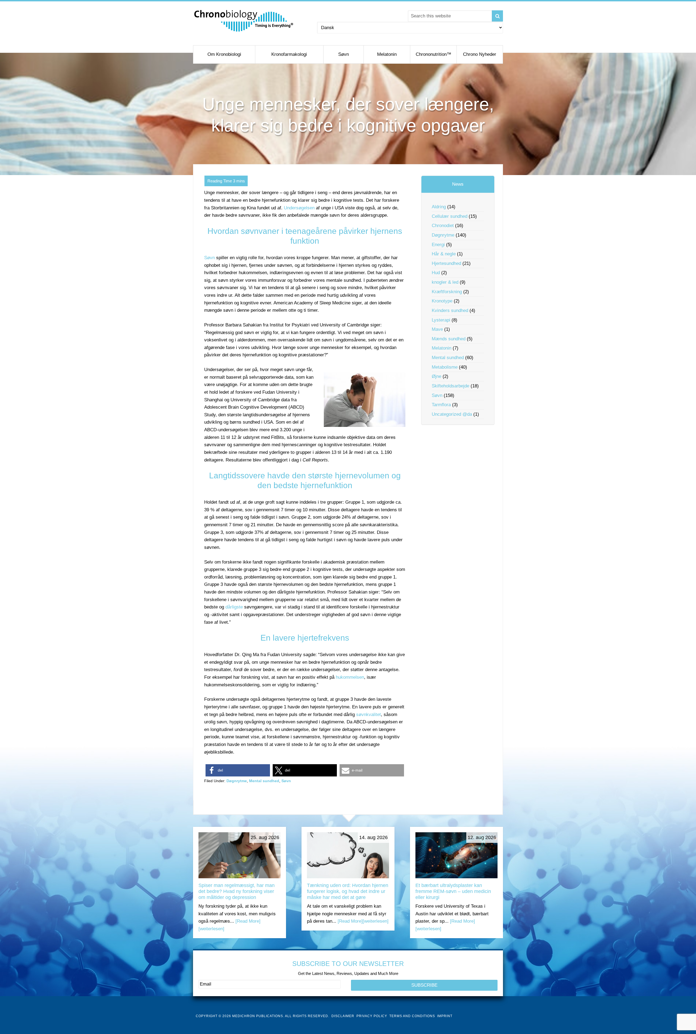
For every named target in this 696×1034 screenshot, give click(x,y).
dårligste (234, 607)
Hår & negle (444, 253)
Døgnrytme (236, 781)
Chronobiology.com (244, 20)
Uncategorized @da (452, 414)
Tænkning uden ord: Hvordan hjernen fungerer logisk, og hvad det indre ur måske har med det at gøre (347, 891)
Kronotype (442, 301)
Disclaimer (342, 1016)
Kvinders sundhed (450, 310)
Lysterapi (441, 320)
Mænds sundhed (448, 338)
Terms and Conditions (412, 1016)
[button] (238, 770)
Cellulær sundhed (449, 216)
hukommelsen (350, 677)
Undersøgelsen (299, 207)
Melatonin (441, 348)
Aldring (439, 206)
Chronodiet (443, 225)
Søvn (209, 257)
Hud (436, 272)
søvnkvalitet (368, 714)
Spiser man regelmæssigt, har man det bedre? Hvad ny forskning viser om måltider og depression (236, 891)
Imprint (444, 1016)
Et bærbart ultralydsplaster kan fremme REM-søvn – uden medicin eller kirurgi (453, 891)
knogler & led (445, 282)
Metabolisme (445, 367)
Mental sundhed (264, 781)
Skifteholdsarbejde (450, 385)
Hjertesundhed (446, 263)
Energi (438, 244)
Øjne (436, 376)
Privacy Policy (371, 1016)
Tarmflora (441, 404)
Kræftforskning (447, 291)
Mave (437, 329)
